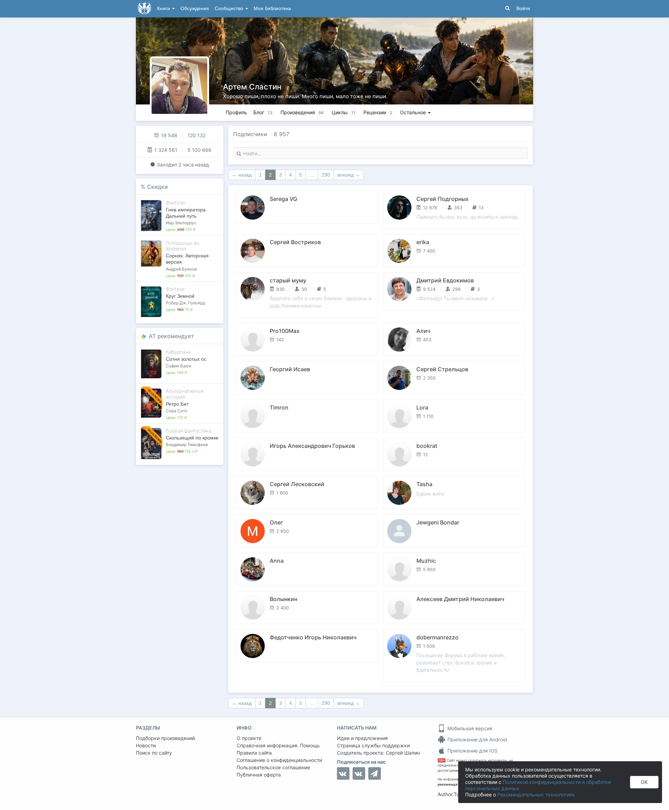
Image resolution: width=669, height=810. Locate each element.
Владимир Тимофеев (187, 444)
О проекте (249, 738)
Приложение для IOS (472, 751)
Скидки (157, 186)
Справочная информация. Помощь (278, 745)
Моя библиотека (272, 8)
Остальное (413, 112)
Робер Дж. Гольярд (185, 302)
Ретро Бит (177, 404)
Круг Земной (180, 296)
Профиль (236, 112)
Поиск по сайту (154, 753)
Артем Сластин (252, 86)
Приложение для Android (476, 739)
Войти (523, 8)
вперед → (348, 175)
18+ (442, 760)
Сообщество (230, 8)
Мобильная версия (469, 728)
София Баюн (178, 365)
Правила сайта (254, 753)
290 (326, 175)
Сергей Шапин (403, 753)
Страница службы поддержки (373, 745)
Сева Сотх (176, 410)
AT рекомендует (171, 336)
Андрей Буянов (181, 269)
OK (644, 782)
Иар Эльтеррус (181, 222)
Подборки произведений (165, 738)
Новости (146, 745)
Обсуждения (194, 8)
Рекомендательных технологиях (536, 794)
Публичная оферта (259, 775)
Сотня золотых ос (186, 359)
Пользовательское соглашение (273, 767)
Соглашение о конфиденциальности (279, 760)
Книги (164, 8)
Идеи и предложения (362, 738)
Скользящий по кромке (192, 438)
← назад (242, 175)
